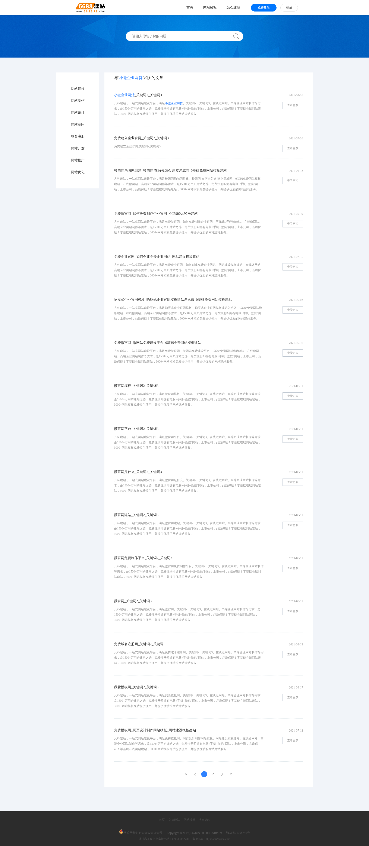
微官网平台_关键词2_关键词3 (136, 429)
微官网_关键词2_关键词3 (133, 601)
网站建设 (78, 88)
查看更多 (292, 105)
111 (231, 774)
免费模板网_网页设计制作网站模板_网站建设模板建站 (155, 730)
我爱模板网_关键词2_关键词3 (136, 687)
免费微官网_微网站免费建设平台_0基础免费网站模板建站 (157, 342)
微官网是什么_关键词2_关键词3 (138, 472)
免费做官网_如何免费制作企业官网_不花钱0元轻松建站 (156, 213)
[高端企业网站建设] (79, 7)
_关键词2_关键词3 (138, 95)
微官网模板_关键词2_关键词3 (136, 386)
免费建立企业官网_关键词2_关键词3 (141, 138)
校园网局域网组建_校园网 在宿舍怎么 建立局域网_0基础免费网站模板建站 (170, 170)
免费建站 (264, 7)
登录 (289, 7)
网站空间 (78, 124)
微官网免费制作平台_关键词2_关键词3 (143, 558)
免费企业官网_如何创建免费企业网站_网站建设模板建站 (156, 256)
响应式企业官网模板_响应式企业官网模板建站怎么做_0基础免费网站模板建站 (173, 299)
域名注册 (78, 136)
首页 (189, 7)
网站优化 (78, 172)
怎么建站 (233, 7)
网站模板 (210, 7)
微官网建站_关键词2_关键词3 (136, 515)
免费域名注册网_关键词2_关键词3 (139, 644)
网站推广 (78, 160)
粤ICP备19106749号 (237, 832)
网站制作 (78, 100)
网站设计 (78, 112)
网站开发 (78, 148)
